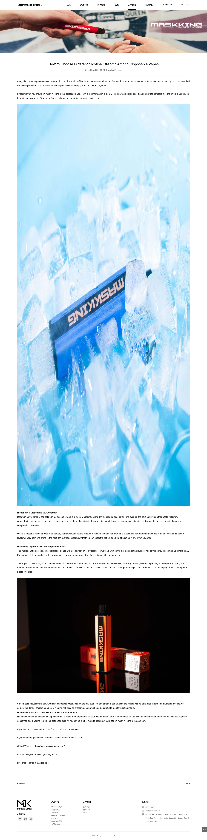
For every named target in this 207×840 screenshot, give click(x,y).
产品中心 (84, 5)
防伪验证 (101, 5)
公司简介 (86, 807)
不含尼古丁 (55, 818)
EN (182, 5)
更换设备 (54, 812)
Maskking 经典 (56, 821)
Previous (21, 783)
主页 (69, 5)
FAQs (85, 812)
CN (187, 5)
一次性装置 (55, 810)
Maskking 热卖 (56, 807)
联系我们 (149, 5)
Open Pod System (58, 815)
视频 (117, 5)
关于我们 (132, 5)
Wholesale (167, 5)
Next (188, 783)
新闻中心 (86, 810)
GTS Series (55, 824)
